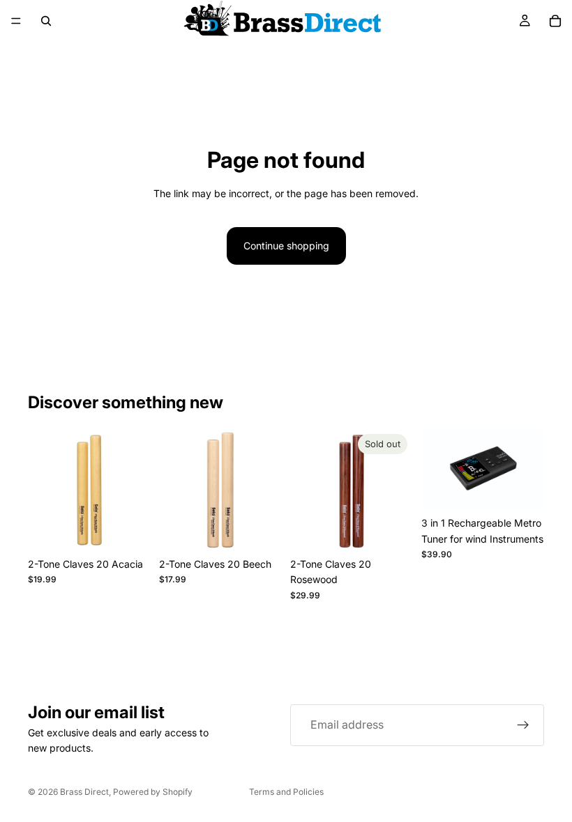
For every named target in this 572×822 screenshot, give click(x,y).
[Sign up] (523, 725)
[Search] (46, 21)
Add (141, 529)
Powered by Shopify (153, 791)
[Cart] (555, 21)
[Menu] (16, 21)
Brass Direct (84, 791)
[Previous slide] (43, 489)
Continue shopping (286, 245)
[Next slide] (135, 489)
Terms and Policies (286, 791)
